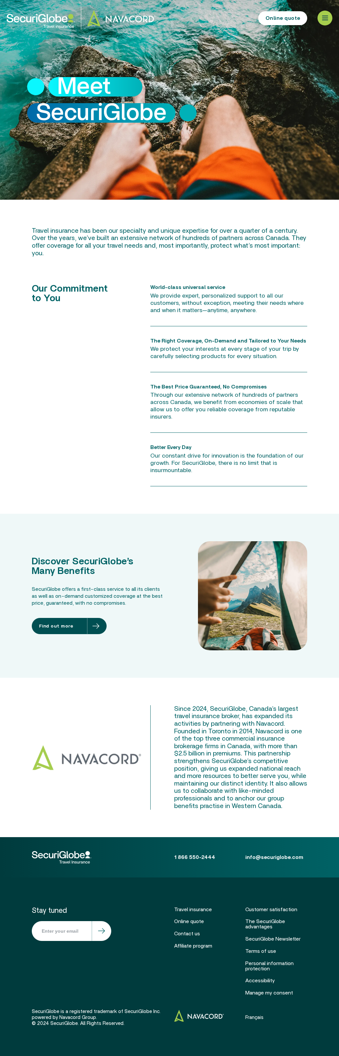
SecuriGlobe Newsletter (273, 939)
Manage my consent (269, 992)
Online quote (283, 18)
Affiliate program (193, 946)
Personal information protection (269, 966)
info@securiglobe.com (274, 857)
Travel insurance (193, 909)
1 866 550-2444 (215, 18)
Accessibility (260, 980)
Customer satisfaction (271, 909)
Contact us (187, 933)
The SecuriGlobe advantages (265, 924)
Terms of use (260, 951)
